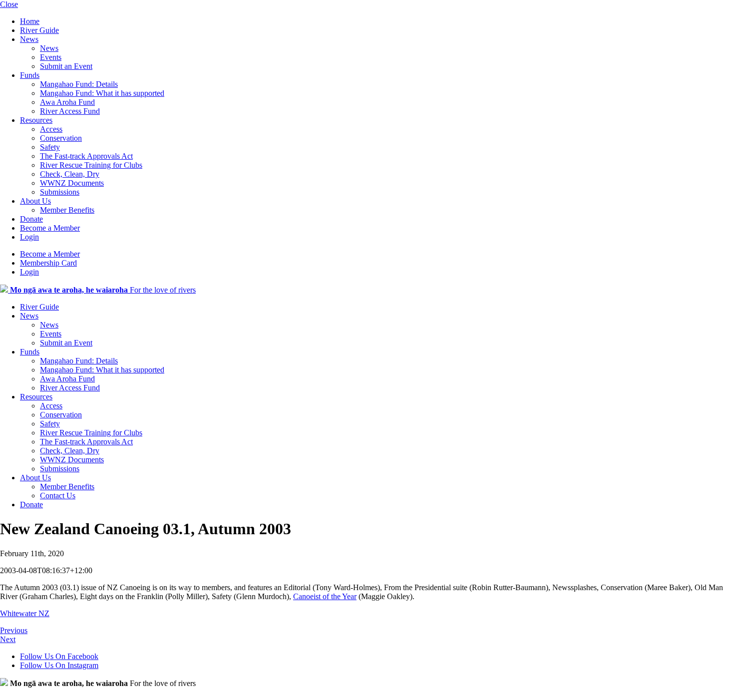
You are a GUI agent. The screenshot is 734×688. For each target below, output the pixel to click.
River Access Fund (70, 111)
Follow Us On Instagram (59, 665)
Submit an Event (66, 66)
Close (9, 4)
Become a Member (50, 228)
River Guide (39, 30)
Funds (29, 75)
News (29, 39)
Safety (50, 147)
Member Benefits (67, 210)
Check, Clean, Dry (69, 174)
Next (7, 639)
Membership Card (48, 263)
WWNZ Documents (72, 183)
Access (51, 129)
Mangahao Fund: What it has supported (102, 93)
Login (29, 237)
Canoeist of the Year (325, 596)
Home (29, 21)
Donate (31, 219)
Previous (13, 630)
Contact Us (57, 495)
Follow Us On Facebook (59, 656)
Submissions (59, 192)
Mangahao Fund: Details (79, 84)
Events (50, 57)
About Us (35, 201)
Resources (36, 120)
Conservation (61, 138)
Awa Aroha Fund (67, 102)
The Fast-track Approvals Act (86, 156)
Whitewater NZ (24, 613)
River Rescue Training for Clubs (91, 165)
